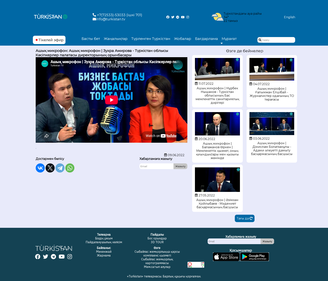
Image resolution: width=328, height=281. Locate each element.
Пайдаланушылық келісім (104, 242)
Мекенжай (103, 251)
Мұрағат (229, 39)
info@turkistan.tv (110, 19)
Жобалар (182, 38)
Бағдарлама (206, 38)
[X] (50, 168)
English (289, 17)
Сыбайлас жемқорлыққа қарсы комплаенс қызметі (157, 253)
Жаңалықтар (116, 38)
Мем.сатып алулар (157, 267)
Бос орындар (157, 238)
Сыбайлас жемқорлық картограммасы (157, 261)
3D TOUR (157, 242)
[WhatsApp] (69, 168)
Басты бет (90, 38)
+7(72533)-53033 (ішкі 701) (119, 15)
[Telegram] (60, 168)
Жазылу (180, 166)
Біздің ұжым (104, 238)
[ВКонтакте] (40, 168)
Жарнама (104, 255)
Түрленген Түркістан (150, 38)
